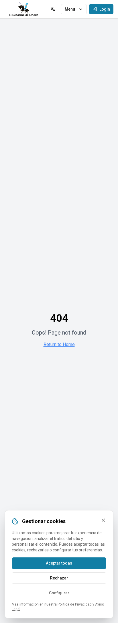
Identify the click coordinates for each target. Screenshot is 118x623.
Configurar (59, 593)
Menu (70, 9)
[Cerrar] (103, 520)
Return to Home (59, 344)
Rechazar (59, 578)
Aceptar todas (59, 563)
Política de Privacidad (75, 604)
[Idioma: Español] (53, 9)
